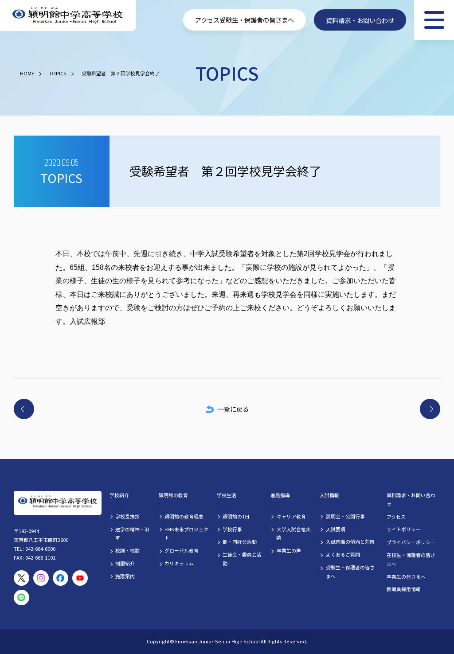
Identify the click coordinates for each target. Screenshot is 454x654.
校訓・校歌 (127, 550)
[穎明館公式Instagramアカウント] (41, 578)
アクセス (207, 19)
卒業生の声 (289, 550)
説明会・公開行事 (345, 516)
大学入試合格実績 (293, 533)
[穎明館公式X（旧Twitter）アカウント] (21, 578)
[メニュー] (434, 20)
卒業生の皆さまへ (406, 576)
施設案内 (125, 576)
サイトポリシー (404, 529)
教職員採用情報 (404, 588)
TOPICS (58, 73)
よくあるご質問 (343, 554)
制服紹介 (125, 563)
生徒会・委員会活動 (242, 559)
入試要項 (335, 529)
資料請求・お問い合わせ (360, 19)
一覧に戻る (233, 408)
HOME (27, 73)
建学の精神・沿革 (132, 533)
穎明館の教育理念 (184, 516)
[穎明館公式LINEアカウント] (21, 597)
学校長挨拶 (127, 516)
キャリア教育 (291, 516)
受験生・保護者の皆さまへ (256, 19)
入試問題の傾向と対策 (350, 541)
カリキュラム (179, 563)
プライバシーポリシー (411, 541)
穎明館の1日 (236, 516)
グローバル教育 (181, 550)
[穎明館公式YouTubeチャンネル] (80, 578)
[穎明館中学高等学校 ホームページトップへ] (68, 15)
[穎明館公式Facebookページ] (60, 578)
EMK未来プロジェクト (186, 533)
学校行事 (232, 529)
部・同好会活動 (240, 541)
